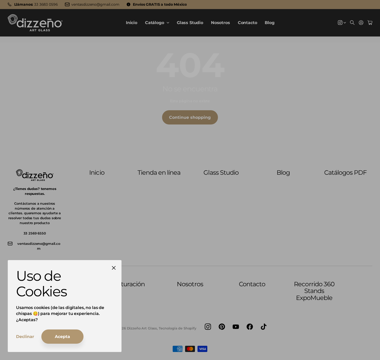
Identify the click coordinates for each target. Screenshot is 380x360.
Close (113, 268)
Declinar (25, 336)
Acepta (62, 336)
